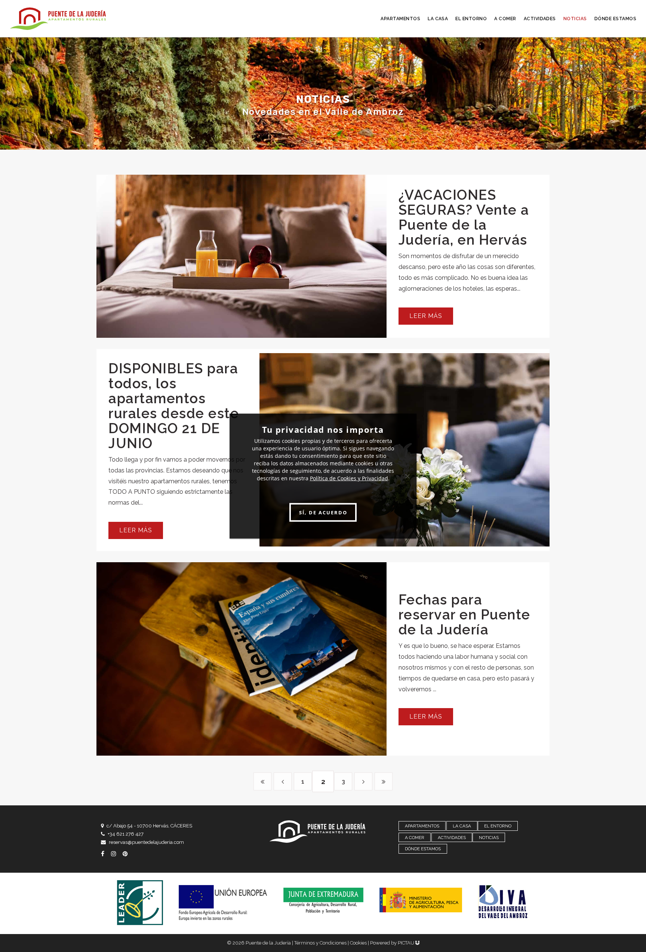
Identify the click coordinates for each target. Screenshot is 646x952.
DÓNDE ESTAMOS (423, 848)
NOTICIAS (489, 837)
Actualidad (221, 242)
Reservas (266, 242)
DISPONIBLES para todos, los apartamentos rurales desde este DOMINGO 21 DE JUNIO (173, 405)
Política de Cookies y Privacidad (349, 478)
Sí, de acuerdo (323, 512)
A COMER (414, 837)
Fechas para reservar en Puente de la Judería (464, 614)
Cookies (358, 943)
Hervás (453, 430)
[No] (407, 476)
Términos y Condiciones (320, 943)
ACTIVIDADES (452, 837)
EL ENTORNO (497, 826)
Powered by (392, 943)
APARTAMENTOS (422, 826)
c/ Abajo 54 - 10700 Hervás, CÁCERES (149, 826)
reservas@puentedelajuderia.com (146, 842)
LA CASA (462, 826)
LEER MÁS (425, 315)
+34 (126, 834)
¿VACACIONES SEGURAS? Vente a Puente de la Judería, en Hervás (464, 217)
